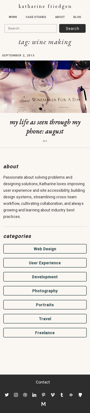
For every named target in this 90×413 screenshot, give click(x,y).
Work (13, 17)
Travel (45, 318)
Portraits (45, 304)
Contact (43, 382)
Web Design (45, 249)
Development (45, 277)
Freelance (45, 332)
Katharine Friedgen (45, 6)
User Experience (45, 263)
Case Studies (36, 17)
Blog (77, 17)
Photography (45, 291)
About (60, 17)
